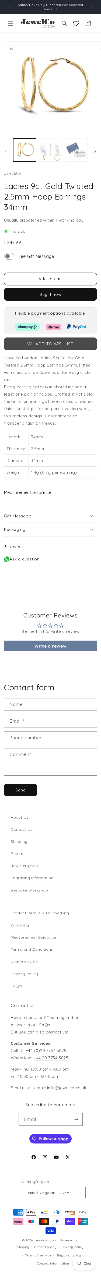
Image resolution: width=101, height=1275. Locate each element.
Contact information (53, 1263)
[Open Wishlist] (76, 23)
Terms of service (38, 1255)
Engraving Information (32, 877)
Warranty (20, 925)
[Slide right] (95, 151)
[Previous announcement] (10, 7)
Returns (18, 853)
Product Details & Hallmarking (40, 913)
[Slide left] (6, 151)
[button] (11, 23)
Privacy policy (72, 1247)
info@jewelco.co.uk (66, 1087)
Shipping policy (68, 1255)
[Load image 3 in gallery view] (76, 149)
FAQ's (16, 985)
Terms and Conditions (32, 949)
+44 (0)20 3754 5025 (46, 1050)
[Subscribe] (76, 1119)
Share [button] (14, 546)
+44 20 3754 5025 (51, 1057)
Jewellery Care (25, 865)
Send (20, 790)
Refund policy (45, 1247)
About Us (20, 817)
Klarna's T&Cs (24, 961)
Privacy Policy (24, 973)
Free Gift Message (35, 256)
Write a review (50, 646)
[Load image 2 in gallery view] (50, 149)
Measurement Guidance (27, 492)
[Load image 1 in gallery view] (24, 149)
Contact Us (22, 829)
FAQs (44, 1024)
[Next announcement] (91, 7)
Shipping (19, 841)
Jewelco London (47, 1240)
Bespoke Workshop (29, 890)
